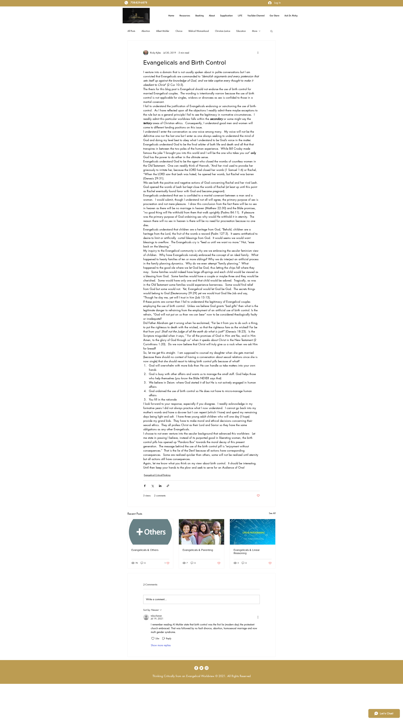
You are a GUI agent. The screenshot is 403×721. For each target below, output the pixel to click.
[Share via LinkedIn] (160, 485)
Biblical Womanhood (199, 30)
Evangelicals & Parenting (198, 550)
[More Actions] (258, 617)
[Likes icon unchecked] (153, 638)
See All (272, 513)
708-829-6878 (138, 2)
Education (241, 30)
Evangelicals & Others (144, 550)
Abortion (146, 30)
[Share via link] (167, 485)
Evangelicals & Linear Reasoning (247, 551)
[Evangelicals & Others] (150, 532)
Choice (179, 30)
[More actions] (258, 52)
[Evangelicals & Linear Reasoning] (252, 532)
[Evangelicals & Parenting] (201, 532)
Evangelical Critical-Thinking (157, 475)
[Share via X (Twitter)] (152, 485)
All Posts (131, 30)
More (254, 30)
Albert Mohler (162, 30)
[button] (271, 31)
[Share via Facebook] (144, 485)
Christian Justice (222, 30)
